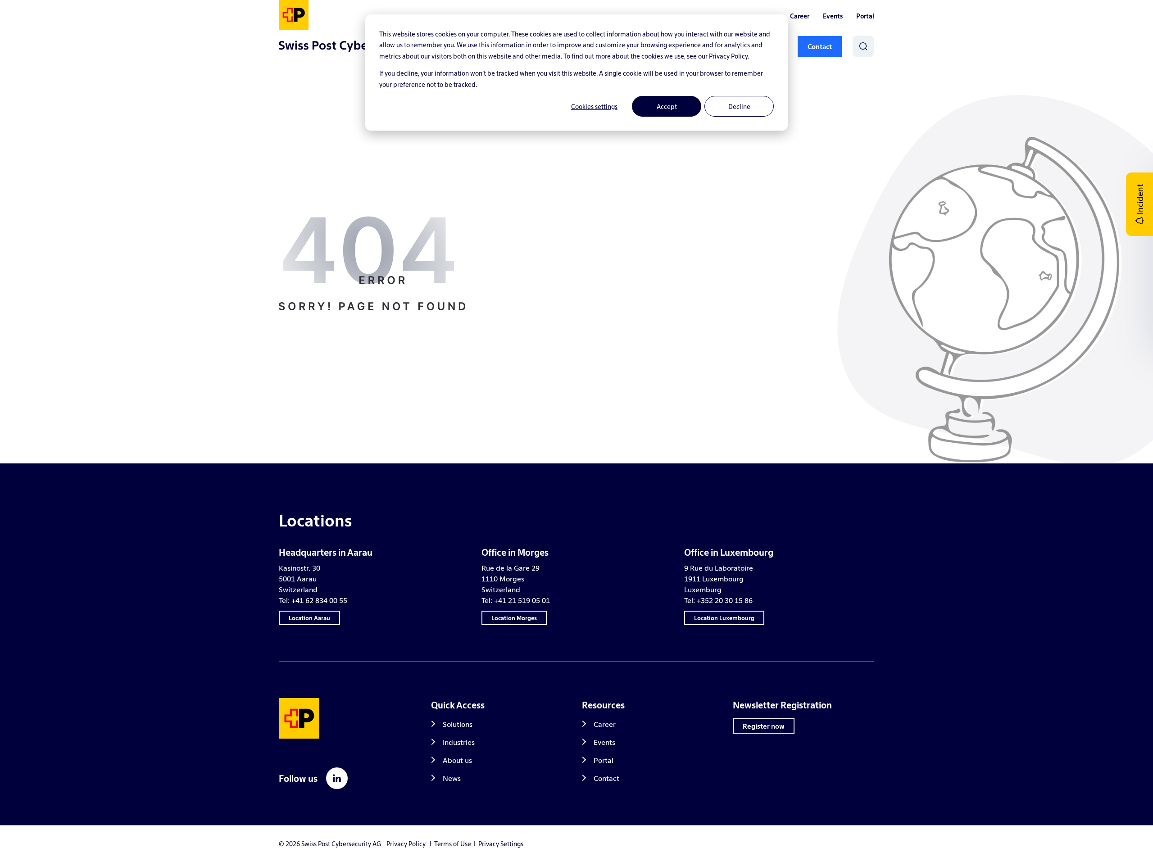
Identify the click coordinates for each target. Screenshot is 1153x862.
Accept (667, 106)
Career (799, 16)
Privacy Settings (500, 843)
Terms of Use (452, 843)
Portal (865, 16)
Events (833, 16)
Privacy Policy (406, 843)
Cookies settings (594, 106)
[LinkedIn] (337, 778)
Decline (739, 106)
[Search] (863, 46)
